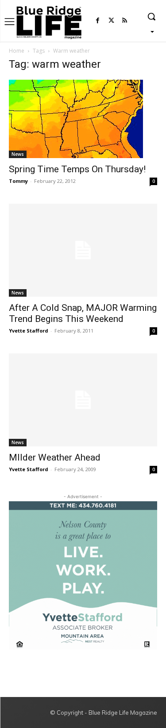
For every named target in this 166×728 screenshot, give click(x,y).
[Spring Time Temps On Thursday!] (83, 119)
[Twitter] (111, 21)
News (18, 154)
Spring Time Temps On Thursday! (77, 169)
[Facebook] (97, 21)
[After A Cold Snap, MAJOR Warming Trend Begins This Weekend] (83, 250)
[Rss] (124, 21)
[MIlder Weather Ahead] (83, 399)
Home (16, 50)
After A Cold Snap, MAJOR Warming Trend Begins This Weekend (83, 313)
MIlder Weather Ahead (54, 457)
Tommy (18, 181)
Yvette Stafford (28, 330)
